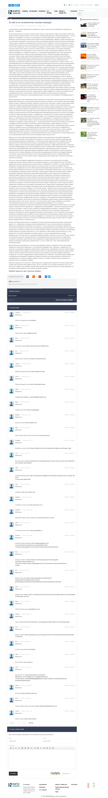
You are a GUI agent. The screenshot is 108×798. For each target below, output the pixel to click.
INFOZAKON (49, 796)
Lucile (16, 667)
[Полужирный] (10, 748)
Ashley (17, 389)
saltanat (40, 25)
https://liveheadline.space (37, 384)
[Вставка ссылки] (34, 748)
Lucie (16, 484)
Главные (25, 11)
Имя (10, 738)
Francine (17, 614)
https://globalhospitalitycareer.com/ (46, 706)
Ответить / (72, 312)
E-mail (45, 738)
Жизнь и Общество (62, 12)
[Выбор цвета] (40, 748)
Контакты (90, 5)
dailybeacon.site (32, 333)
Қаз (66, 5)
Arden (16, 467)
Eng (71, 5)
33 (44, 25)
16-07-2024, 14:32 (31, 25)
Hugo (16, 601)
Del (16, 570)
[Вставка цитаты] (47, 748)
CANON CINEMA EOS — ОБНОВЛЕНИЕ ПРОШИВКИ (93, 24)
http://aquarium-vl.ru (36, 505)
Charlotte (17, 312)
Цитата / (67, 312)
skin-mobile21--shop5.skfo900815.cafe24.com (33, 397)
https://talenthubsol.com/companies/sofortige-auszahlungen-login (50, 448)
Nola (16, 552)
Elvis (16, 627)
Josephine (17, 509)
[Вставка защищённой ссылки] (37, 748)
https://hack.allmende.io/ (38, 359)
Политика (42, 11)
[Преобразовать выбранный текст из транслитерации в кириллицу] (50, 748)
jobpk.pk (32, 649)
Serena (17, 376)
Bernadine (17, 440)
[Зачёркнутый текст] (19, 748)
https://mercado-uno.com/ (46, 517)
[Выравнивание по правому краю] (28, 748)
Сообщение (12, 745)
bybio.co (30, 662)
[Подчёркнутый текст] (16, 748)
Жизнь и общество (61, 784)
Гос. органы (49, 12)
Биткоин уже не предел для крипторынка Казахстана (93, 67)
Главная (76, 5)
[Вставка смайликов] (31, 748)
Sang (16, 586)
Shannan (17, 414)
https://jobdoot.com (31, 422)
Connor (17, 711)
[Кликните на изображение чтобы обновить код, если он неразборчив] (55, 774)
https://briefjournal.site (38, 371)
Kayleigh (17, 497)
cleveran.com (31, 492)
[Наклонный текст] (13, 748)
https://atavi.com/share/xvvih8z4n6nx (37, 346)
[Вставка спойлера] (53, 748)
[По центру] (25, 748)
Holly (16, 698)
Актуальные (33, 11)
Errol (16, 641)
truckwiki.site (32, 320)
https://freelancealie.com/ (29, 693)
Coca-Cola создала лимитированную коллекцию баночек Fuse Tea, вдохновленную (92, 135)
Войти (97, 5)
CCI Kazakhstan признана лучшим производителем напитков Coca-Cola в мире (93, 98)
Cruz (16, 453)
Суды (56, 11)
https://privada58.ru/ (36, 530)
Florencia (17, 535)
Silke (16, 427)
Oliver (16, 522)
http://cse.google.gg (33, 410)
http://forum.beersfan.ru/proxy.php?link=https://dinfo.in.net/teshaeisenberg (46, 622)
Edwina (17, 685)
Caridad (17, 363)
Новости (83, 5)
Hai (16, 351)
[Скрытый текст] (44, 748)
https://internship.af (30, 719)
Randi (16, 325)
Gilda (16, 654)
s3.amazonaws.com (44, 435)
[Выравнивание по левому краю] (22, 748)
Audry (16, 402)
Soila (16, 338)
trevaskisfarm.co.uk (34, 609)
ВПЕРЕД (31, 722)
